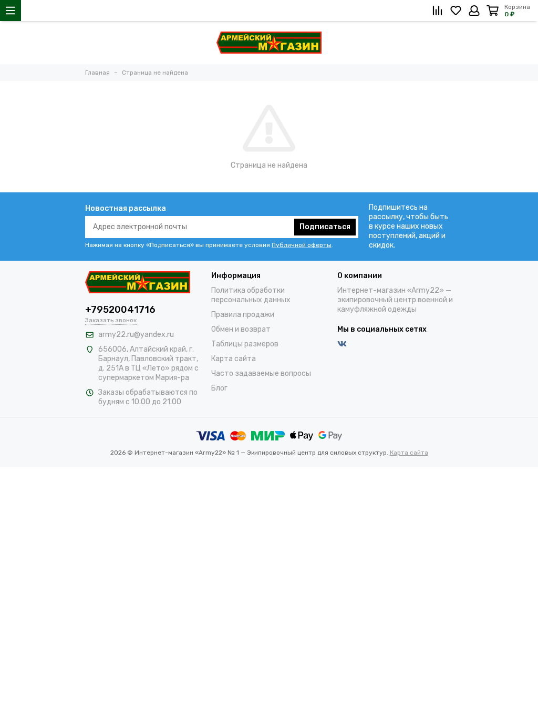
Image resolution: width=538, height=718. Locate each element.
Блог (219, 388)
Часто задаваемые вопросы (261, 373)
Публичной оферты (302, 245)
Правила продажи (242, 314)
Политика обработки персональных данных (251, 295)
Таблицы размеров (244, 344)
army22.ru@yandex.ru (136, 334)
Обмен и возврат (241, 329)
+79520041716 (120, 309)
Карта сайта (233, 358)
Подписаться (324, 226)
